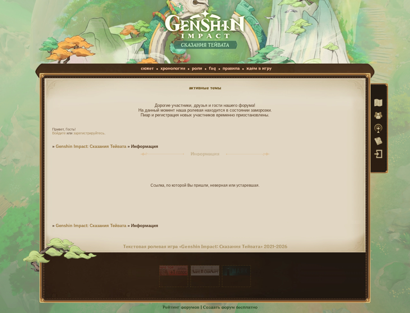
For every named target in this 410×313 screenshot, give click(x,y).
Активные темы (205, 88)
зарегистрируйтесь (88, 133)
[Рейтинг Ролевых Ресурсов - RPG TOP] (173, 276)
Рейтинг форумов (181, 307)
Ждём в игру (259, 68)
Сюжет (147, 68)
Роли (197, 68)
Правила (231, 68)
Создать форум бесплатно (230, 307)
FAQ (212, 68)
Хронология (172, 68)
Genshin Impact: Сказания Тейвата (91, 146)
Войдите (59, 133)
